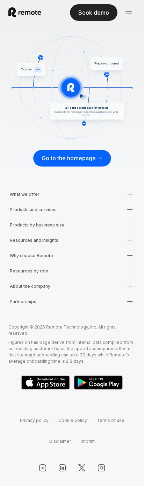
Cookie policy (72, 420)
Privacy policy (34, 420)
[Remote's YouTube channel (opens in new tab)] (43, 468)
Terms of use (110, 420)
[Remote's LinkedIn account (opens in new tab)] (62, 468)
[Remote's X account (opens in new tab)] (82, 468)
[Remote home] (24, 12)
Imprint (88, 441)
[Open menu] (129, 13)
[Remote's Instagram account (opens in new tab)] (101, 468)
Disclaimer (60, 441)
